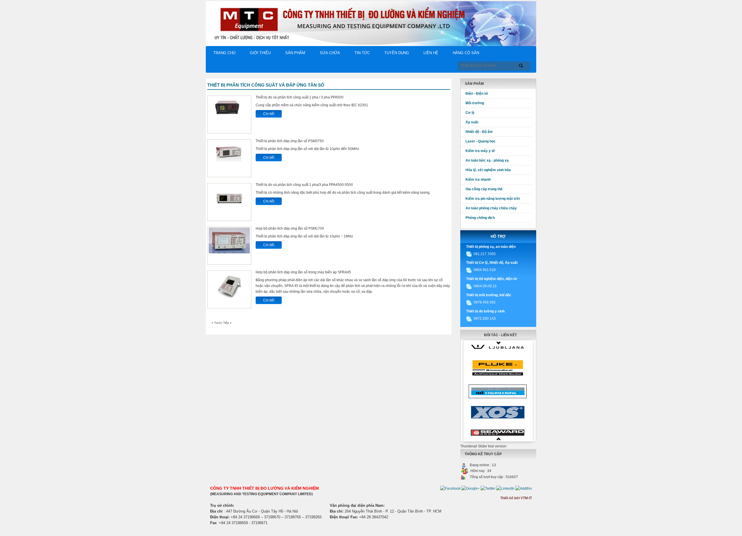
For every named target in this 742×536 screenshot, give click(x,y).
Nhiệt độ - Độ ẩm (479, 132)
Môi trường (474, 103)
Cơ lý (469, 113)
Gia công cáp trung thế (484, 189)
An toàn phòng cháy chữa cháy (491, 208)
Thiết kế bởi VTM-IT (516, 498)
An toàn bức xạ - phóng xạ (487, 160)
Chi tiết (268, 114)
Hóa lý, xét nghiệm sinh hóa (488, 170)
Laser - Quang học (480, 141)
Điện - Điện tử (476, 94)
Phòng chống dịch (480, 218)
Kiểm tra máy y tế (480, 151)
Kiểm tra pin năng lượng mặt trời (492, 199)
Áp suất (471, 122)
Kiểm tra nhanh (478, 180)
